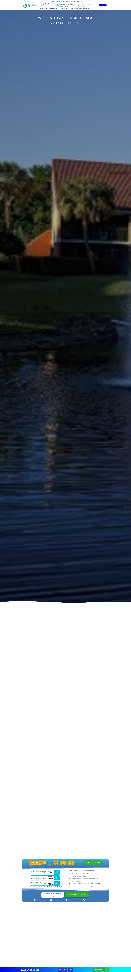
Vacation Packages (51, 8)
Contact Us (74, 8)
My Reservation (84, 8)
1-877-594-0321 (86, 5)
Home (41, 8)
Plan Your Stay (64, 8)
